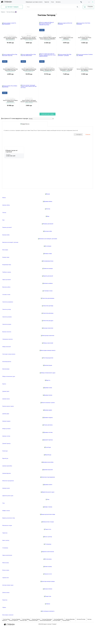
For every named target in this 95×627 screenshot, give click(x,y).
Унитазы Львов (56, 620)
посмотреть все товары (47, 114)
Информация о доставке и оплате (34, 2)
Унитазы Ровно (66, 620)
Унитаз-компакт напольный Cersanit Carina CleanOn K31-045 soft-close (29, 101)
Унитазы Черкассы (13, 620)
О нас (52, 2)
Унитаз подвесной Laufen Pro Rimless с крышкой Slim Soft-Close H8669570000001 (47, 69)
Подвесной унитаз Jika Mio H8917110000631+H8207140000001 (28, 38)
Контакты (58, 2)
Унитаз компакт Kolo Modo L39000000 (84, 38)
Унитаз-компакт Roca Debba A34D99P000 (10, 101)
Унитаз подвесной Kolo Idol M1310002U (66, 38)
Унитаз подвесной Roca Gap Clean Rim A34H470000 (29, 69)
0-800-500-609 (10, 156)
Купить (10, 45)
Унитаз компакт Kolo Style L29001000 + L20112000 (66, 69)
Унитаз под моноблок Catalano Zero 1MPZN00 (85, 69)
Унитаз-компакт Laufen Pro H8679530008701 (10, 38)
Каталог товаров (12, 7)
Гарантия (47, 2)
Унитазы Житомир (33, 620)
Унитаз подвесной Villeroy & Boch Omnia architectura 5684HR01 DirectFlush (47, 38)
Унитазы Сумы (23, 620)
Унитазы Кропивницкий (45, 620)
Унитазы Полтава (81, 619)
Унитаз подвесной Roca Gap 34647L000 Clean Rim (10, 69)
